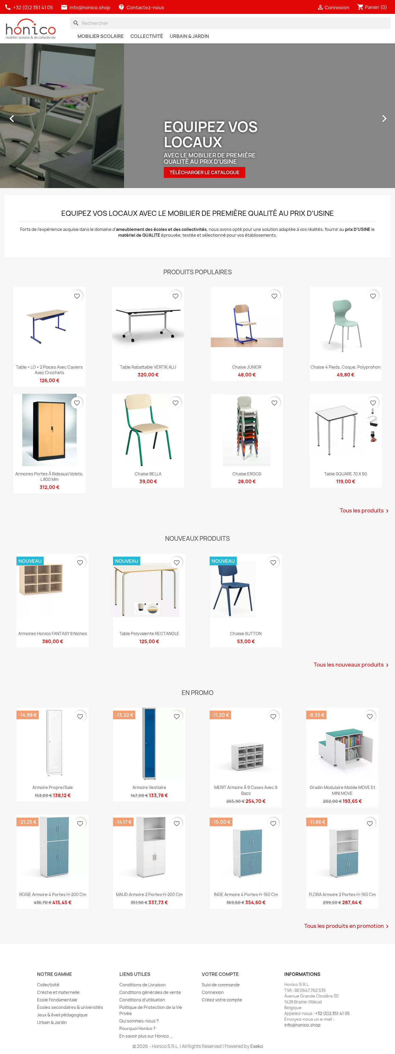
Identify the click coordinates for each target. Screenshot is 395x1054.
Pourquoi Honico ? (137, 1028)
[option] (197, 115)
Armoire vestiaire (149, 787)
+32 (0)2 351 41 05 (29, 7)
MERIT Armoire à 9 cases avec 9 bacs (245, 790)
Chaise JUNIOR (246, 367)
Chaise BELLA (148, 474)
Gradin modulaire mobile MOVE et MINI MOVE (342, 790)
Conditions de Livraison (142, 984)
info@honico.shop (89, 7)
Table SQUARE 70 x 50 (345, 474)
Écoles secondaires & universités (70, 1007)
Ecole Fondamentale (57, 1000)
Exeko (256, 1046)
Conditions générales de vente (150, 992)
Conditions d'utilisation (142, 1000)
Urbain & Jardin (52, 1022)
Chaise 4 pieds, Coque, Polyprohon (346, 367)
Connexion (213, 992)
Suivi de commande (221, 984)
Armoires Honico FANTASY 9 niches (52, 633)
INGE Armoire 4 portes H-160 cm (246, 894)
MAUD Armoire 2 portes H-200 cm (149, 894)
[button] (14, 115)
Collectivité (48, 984)
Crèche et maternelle (58, 992)
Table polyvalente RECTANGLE (149, 633)
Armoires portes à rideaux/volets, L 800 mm (49, 476)
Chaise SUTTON (246, 633)
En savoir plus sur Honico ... (146, 1036)
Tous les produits (365, 510)
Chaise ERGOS (246, 474)
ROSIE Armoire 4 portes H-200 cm (52, 894)
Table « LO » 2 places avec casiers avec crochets (49, 370)
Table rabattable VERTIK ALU (148, 367)
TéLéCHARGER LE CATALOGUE (80, 172)
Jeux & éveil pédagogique (62, 1015)
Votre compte (220, 974)
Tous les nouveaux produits (352, 665)
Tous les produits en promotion (347, 926)
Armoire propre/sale (52, 787)
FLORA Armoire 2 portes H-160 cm (342, 894)
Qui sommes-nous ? (139, 1021)
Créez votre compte (222, 1000)
